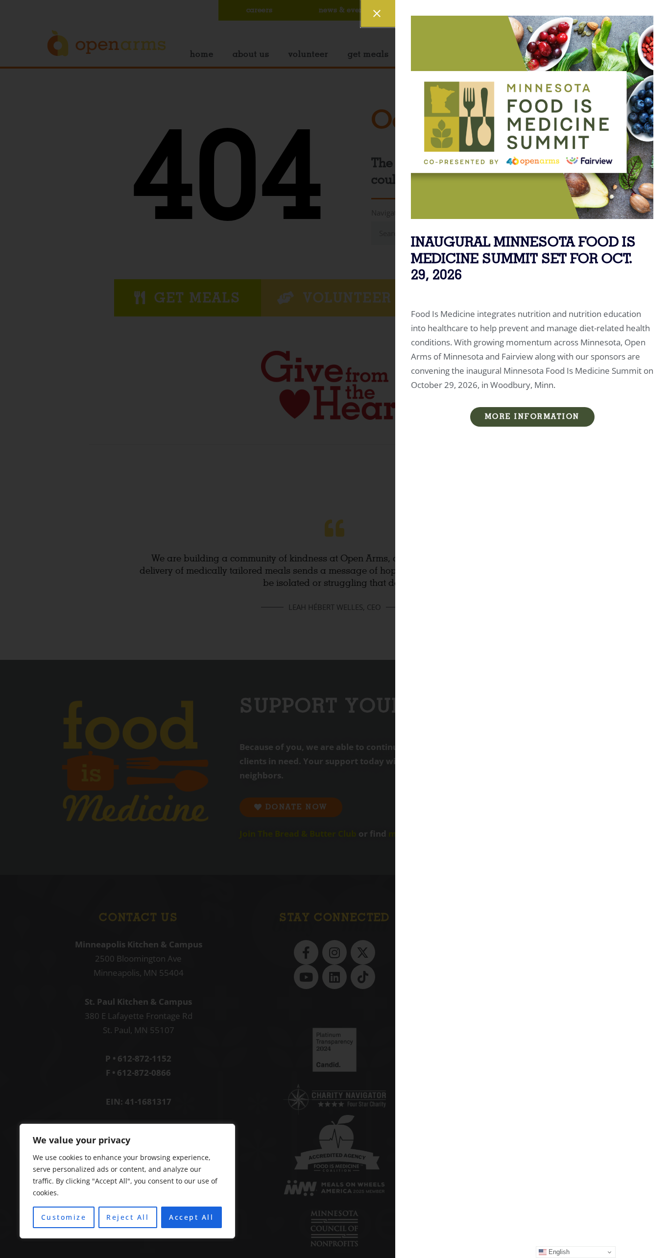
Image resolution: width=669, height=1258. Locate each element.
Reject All (127, 1217)
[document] (334, 629)
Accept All (191, 1217)
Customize (64, 1217)
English (558, 1252)
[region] (127, 1181)
